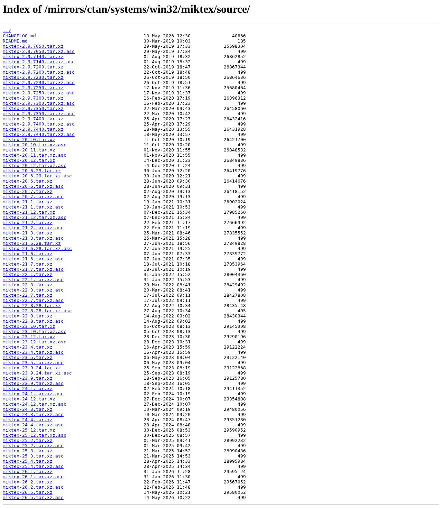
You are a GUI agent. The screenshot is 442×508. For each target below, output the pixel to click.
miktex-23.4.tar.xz (27, 347)
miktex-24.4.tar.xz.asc (33, 424)
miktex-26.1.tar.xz (27, 471)
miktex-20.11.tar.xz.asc (34, 155)
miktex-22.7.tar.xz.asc (33, 300)
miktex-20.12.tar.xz (29, 160)
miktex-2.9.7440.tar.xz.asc (39, 134)
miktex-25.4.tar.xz (27, 461)
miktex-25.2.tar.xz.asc (33, 445)
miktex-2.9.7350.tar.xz (33, 108)
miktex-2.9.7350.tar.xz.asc (39, 113)
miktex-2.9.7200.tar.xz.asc (39, 72)
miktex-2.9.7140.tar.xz (33, 56)
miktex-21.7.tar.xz (27, 264)
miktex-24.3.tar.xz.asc (33, 414)
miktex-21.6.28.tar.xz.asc (37, 248)
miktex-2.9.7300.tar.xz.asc (39, 103)
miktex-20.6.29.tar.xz (32, 170)
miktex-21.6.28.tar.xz (32, 243)
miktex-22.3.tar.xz (27, 284)
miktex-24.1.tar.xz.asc (33, 393)
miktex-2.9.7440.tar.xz (33, 129)
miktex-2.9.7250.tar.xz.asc (39, 92)
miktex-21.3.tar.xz (27, 232)
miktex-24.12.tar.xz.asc (34, 404)
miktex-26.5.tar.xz (27, 492)
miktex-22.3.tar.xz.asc (33, 290)
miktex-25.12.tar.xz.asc (34, 435)
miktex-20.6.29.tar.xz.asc (37, 175)
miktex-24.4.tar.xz (27, 419)
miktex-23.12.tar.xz (29, 336)
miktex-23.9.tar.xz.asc (33, 383)
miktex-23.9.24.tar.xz (32, 367)
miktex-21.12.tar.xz (29, 212)
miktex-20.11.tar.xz (29, 150)
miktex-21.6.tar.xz (27, 253)
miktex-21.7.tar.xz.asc (33, 269)
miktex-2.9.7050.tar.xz (33, 46)
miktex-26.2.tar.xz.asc (33, 487)
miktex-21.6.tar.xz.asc (33, 258)
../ (7, 30)
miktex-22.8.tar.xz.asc (33, 321)
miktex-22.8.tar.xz (27, 315)
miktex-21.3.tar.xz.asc (33, 238)
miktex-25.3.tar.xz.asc (33, 456)
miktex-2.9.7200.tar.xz (33, 67)
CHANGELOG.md (19, 35)
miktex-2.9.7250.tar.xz (33, 87)
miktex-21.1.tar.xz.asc (33, 207)
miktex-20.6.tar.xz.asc (33, 186)
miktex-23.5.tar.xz (27, 357)
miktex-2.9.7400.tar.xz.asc (39, 124)
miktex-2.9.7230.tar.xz (33, 77)
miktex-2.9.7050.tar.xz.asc (39, 51)
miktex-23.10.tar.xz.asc (34, 331)
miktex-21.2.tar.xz (27, 222)
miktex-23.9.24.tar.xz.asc (37, 373)
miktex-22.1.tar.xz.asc (33, 279)
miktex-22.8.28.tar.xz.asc (37, 310)
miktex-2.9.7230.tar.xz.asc (39, 82)
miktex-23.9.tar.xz (27, 378)
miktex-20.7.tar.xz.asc (33, 196)
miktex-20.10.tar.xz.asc (34, 144)
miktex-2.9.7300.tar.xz (33, 98)
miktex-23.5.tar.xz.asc (33, 362)
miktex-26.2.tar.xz (27, 481)
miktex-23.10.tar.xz (29, 326)
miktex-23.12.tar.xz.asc (34, 341)
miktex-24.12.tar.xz (29, 398)
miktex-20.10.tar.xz (29, 139)
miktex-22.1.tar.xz (27, 274)
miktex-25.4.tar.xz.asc (33, 466)
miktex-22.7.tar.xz (27, 295)
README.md (15, 41)
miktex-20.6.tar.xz (27, 181)
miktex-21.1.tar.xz (27, 201)
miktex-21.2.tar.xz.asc (33, 227)
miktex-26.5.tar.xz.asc (33, 497)
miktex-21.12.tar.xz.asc (34, 217)
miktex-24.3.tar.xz (27, 409)
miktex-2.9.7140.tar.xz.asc (39, 61)
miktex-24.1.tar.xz (27, 388)
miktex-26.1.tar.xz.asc (33, 476)
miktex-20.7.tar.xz (27, 191)
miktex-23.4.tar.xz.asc (33, 352)
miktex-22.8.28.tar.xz (32, 305)
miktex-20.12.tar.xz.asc (34, 165)
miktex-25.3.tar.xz (27, 450)
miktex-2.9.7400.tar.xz (33, 118)
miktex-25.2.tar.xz (27, 440)
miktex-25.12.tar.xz (29, 430)
